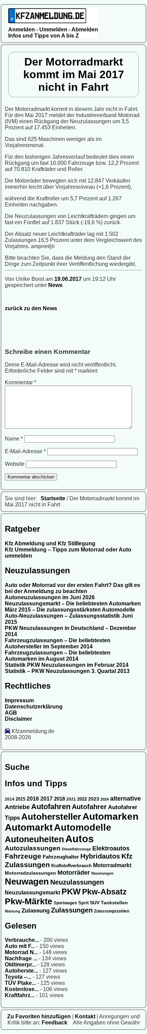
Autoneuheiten (34, 839)
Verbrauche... (22, 940)
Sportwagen (65, 903)
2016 (33, 799)
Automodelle (82, 827)
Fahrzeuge (23, 856)
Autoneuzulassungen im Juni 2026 (50, 597)
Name (14, 439)
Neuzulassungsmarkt (32, 892)
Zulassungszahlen (111, 911)
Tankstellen (114, 902)
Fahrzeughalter (61, 857)
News (55, 285)
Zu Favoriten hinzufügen (39, 1016)
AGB (11, 713)
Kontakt (86, 1016)
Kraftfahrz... (20, 995)
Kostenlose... (22, 989)
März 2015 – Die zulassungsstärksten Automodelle (70, 610)
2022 (82, 799)
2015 (20, 799)
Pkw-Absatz (104, 891)
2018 (59, 799)
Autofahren (50, 806)
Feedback (55, 1022)
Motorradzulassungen (30, 873)
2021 (71, 799)
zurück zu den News (31, 308)
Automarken (110, 816)
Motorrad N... (21, 952)
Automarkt (29, 827)
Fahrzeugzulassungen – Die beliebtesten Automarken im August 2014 (57, 656)
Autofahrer (89, 806)
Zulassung (36, 910)
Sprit (83, 902)
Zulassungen (72, 910)
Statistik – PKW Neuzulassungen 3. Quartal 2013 (67, 671)
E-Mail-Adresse (25, 451)
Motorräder (73, 872)
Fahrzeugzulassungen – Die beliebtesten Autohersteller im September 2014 (57, 643)
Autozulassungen (33, 848)
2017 (46, 799)
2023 (93, 799)
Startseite (53, 498)
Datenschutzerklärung (34, 706)
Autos (79, 838)
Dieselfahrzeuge (76, 849)
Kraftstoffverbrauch (71, 865)
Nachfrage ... (21, 958)
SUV (94, 902)
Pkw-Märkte (28, 901)
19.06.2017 (68, 279)
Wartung (12, 911)
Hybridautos (100, 856)
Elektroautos (111, 848)
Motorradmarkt (112, 865)
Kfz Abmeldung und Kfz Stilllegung (50, 543)
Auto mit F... (20, 946)
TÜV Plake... (20, 983)
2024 (105, 799)
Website (15, 464)
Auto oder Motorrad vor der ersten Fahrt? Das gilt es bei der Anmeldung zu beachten (72, 588)
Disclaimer (18, 719)
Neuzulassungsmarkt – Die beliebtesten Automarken (73, 603)
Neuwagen (27, 881)
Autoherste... (21, 971)
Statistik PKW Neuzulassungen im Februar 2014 (67, 665)
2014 (9, 799)
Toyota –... (18, 977)
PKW (71, 891)
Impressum (19, 700)
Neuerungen (102, 873)
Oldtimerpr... (20, 964)
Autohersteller (51, 816)
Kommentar (20, 382)
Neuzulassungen (77, 882)
